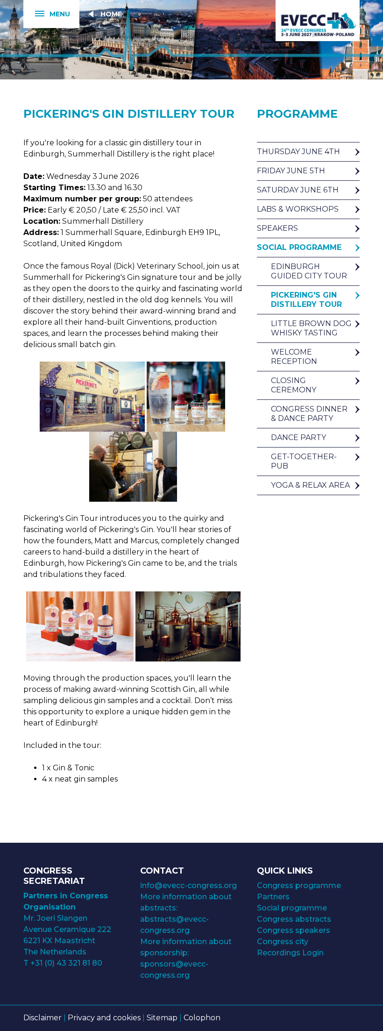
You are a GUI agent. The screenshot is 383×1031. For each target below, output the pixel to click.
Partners (273, 896)
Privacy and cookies (104, 1017)
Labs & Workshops (298, 209)
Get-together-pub (304, 461)
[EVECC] (318, 21)
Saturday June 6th (298, 189)
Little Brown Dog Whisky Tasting (311, 328)
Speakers (277, 228)
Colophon (202, 1017)
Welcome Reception (294, 357)
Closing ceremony (293, 385)
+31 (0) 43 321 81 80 (66, 963)
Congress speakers (293, 930)
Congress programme (299, 885)
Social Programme (299, 247)
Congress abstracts (294, 919)
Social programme (292, 907)
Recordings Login (290, 952)
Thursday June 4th (298, 151)
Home (111, 14)
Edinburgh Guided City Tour (309, 271)
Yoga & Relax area (310, 485)
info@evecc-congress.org (189, 885)
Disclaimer (42, 1017)
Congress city (282, 941)
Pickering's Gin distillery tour (306, 300)
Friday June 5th (291, 170)
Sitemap (162, 1017)
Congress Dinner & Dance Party (309, 414)
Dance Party (298, 437)
